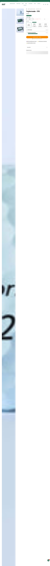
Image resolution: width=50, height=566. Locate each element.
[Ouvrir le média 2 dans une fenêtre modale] (20, 12)
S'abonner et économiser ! (32, 33)
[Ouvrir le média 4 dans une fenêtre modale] (20, 28)
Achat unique (30, 29)
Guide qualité (29, 15)
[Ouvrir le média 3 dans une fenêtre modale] (20, 20)
